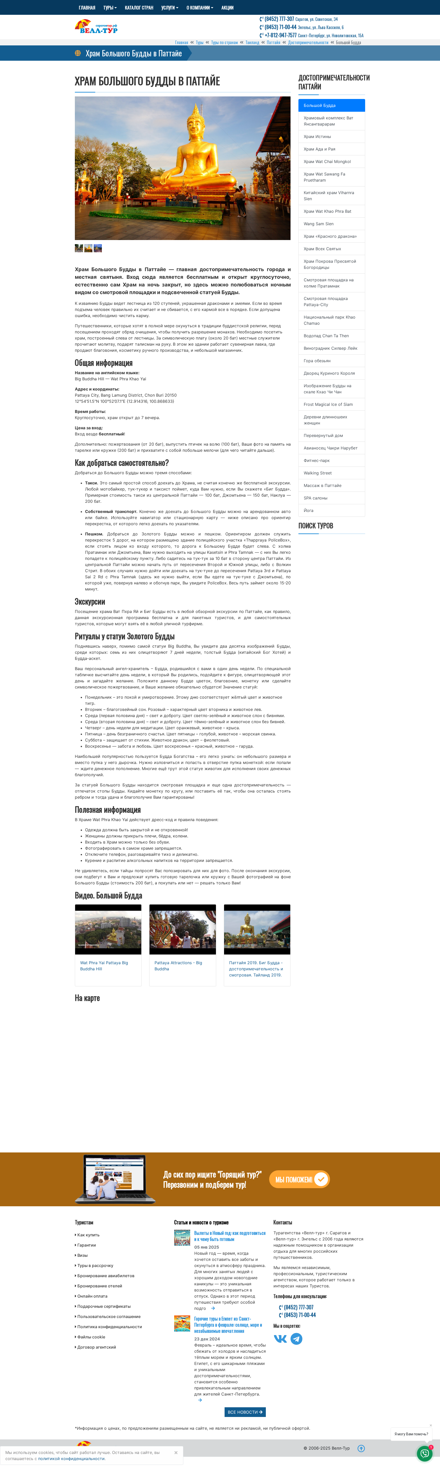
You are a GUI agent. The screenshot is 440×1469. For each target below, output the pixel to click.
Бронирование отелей (99, 1285)
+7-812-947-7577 (314, 35)
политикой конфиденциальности (71, 1458)
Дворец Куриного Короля (329, 373)
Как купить (88, 1234)
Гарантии (86, 1245)
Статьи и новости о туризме (201, 1222)
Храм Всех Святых (322, 248)
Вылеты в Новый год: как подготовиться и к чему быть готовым (230, 1235)
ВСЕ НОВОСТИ (243, 1412)
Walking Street (318, 472)
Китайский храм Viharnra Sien (329, 195)
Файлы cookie (91, 1336)
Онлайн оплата (92, 1296)
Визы (82, 1255)
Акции (227, 7)
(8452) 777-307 (301, 18)
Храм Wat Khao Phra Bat (327, 211)
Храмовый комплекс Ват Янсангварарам (328, 121)
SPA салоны (315, 497)
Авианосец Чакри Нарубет (331, 447)
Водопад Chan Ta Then (326, 335)
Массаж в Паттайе (322, 485)
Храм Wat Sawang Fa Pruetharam (324, 177)
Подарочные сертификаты (104, 1306)
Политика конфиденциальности (109, 1326)
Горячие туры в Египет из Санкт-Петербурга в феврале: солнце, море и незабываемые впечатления (228, 1324)
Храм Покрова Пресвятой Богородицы (330, 264)
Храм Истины (317, 136)
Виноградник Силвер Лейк (331, 348)
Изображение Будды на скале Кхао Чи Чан (327, 388)
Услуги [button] (168, 7)
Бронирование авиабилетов (105, 1275)
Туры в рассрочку (95, 1265)
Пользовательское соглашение (109, 1316)
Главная (87, 7)
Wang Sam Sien (319, 223)
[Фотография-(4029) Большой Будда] (79, 248)
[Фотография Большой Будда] (183, 168)
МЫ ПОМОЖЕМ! (294, 1179)
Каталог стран (139, 7)
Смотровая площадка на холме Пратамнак (329, 282)
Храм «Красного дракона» (330, 236)
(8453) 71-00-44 (304, 27)
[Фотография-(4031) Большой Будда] (98, 248)
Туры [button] (108, 7)
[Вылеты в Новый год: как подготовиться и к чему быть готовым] (184, 1238)
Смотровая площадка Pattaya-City (326, 301)
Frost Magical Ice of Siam (328, 404)
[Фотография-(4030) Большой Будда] (88, 248)
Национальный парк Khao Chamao (329, 320)
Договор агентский (96, 1347)
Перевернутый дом (323, 435)
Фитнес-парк (317, 460)
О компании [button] (198, 7)
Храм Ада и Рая (319, 149)
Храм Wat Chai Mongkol (327, 161)
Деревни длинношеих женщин (325, 419)
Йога (308, 510)
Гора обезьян (317, 360)
